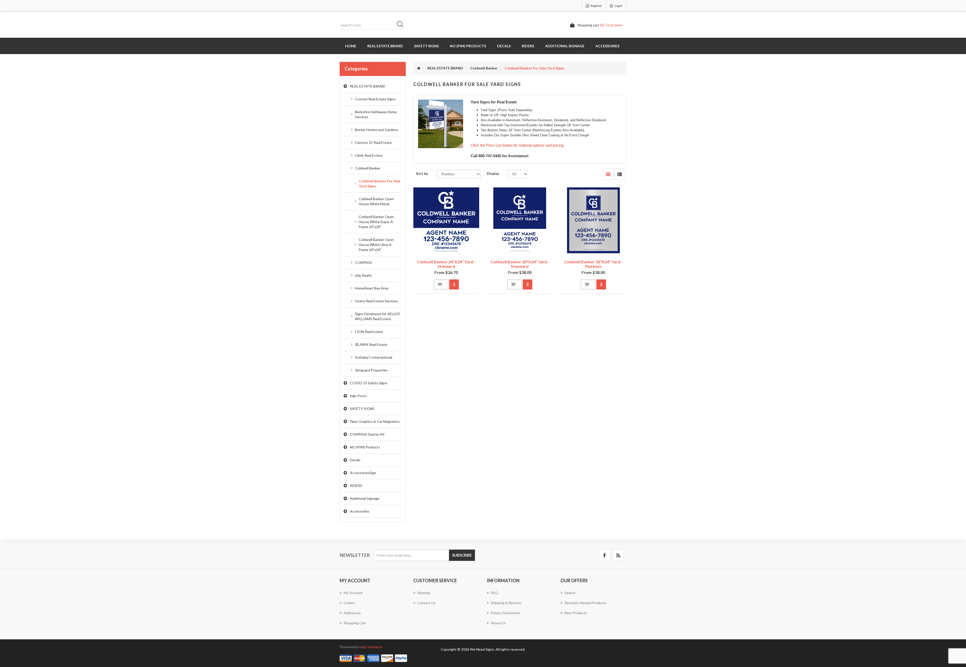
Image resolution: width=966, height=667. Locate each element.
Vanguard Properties (371, 370)
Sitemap (423, 593)
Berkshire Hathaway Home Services (376, 114)
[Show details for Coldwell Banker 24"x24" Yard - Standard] (446, 220)
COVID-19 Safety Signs (368, 383)
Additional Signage (564, 46)
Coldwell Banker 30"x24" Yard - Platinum (593, 264)
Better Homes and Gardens (376, 130)
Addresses (352, 613)
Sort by (422, 173)
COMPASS (363, 262)
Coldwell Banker (367, 168)
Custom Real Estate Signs (375, 99)
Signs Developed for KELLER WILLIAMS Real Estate (377, 316)
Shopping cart (355, 623)
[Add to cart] (441, 284)
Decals (504, 46)
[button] (608, 174)
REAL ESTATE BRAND (385, 46)
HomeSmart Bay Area (371, 288)
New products (576, 613)
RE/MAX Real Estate (371, 344)
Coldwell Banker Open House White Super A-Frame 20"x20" (376, 222)
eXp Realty (363, 275)
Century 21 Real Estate (373, 142)
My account (353, 593)
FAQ (494, 593)
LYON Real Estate (369, 331)
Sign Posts (358, 396)
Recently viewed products (586, 603)
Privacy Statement (505, 613)
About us (498, 623)
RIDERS (528, 46)
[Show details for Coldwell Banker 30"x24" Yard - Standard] (520, 220)
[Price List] (454, 284)
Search (402, 25)
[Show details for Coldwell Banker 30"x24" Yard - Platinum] (593, 220)
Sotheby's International (373, 357)
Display (493, 173)
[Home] (418, 68)
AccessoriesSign (363, 473)
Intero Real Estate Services (376, 301)
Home (350, 46)
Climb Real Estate (369, 155)
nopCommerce (370, 647)
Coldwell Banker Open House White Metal (376, 201)
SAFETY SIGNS (426, 46)
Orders (349, 603)
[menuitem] (373, 595)
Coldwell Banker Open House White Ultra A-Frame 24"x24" (376, 244)
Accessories (607, 46)
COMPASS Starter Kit (367, 434)
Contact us (426, 603)
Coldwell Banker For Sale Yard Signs (379, 183)
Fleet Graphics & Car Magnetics (375, 421)
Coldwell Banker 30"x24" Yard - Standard (520, 264)
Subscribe (462, 555)
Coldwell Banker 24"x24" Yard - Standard (446, 264)
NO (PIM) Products (468, 46)
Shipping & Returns (506, 603)
